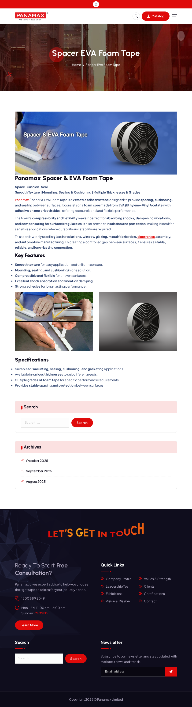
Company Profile (119, 579)
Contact (150, 601)
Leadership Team (119, 586)
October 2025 (37, 461)
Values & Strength (157, 579)
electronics (146, 237)
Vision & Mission (118, 601)
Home (76, 65)
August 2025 (36, 481)
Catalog (157, 16)
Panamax (22, 200)
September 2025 (39, 471)
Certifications (154, 594)
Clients (149, 586)
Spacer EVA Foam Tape (102, 65)
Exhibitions (114, 594)
